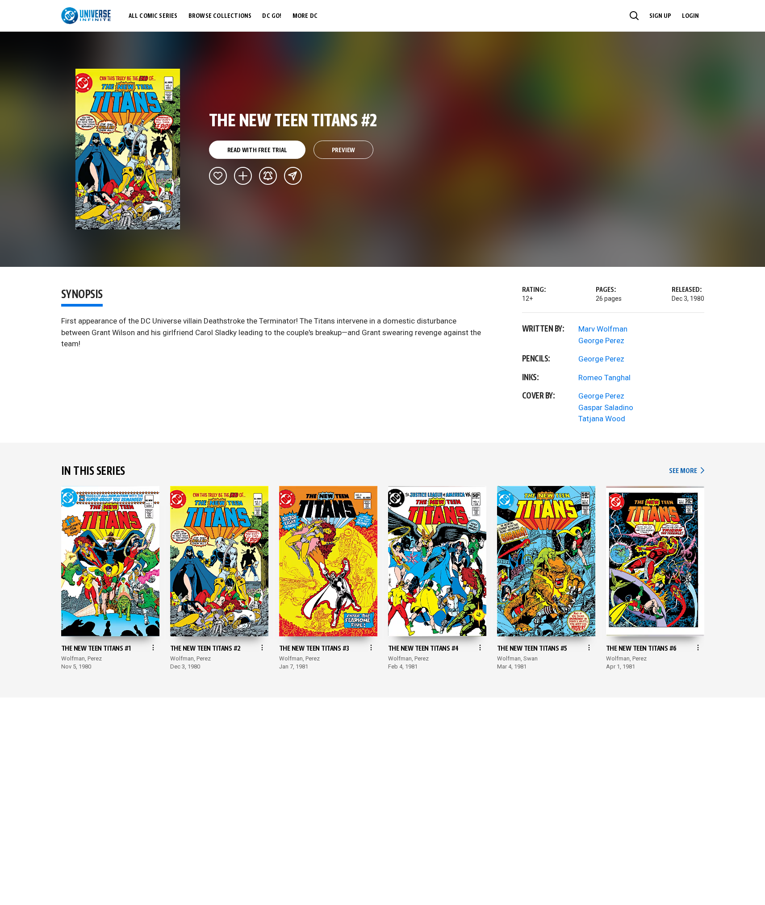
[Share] (293, 176)
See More (686, 471)
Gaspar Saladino (605, 407)
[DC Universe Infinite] (86, 16)
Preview (343, 150)
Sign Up (660, 16)
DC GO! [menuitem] (271, 16)
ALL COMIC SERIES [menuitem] (153, 16)
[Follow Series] (268, 176)
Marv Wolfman (602, 328)
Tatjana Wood (601, 418)
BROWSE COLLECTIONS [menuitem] (220, 16)
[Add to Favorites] (218, 176)
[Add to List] (243, 176)
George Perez (601, 340)
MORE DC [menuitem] (305, 16)
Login (690, 16)
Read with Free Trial (257, 150)
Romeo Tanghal (604, 377)
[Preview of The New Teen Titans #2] (127, 149)
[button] (634, 15)
